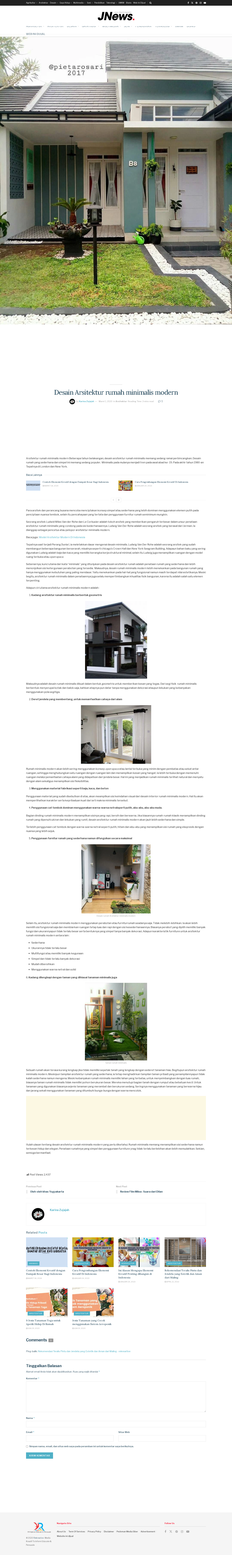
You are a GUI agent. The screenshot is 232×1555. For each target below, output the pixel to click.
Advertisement (148, 1531)
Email (30, 1432)
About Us (61, 1531)
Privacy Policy (94, 1531)
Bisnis (128, 3)
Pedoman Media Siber (127, 1531)
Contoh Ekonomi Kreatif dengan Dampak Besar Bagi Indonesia (76, 482)
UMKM (121, 3)
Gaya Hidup (65, 3)
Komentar (32, 1378)
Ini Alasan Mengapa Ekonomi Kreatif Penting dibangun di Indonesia (135, 1274)
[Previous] (113, 500)
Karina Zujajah (86, 401)
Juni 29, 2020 (33, 1328)
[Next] (118, 500)
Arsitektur (43, 3)
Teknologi (110, 3)
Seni (89, 3)
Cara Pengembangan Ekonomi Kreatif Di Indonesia (161, 482)
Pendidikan (99, 3)
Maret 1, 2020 (105, 401)
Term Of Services (76, 1531)
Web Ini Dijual (139, 3)
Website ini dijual (65, 1536)
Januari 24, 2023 (144, 486)
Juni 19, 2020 (80, 1328)
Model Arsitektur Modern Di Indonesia (62, 537)
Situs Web (124, 1432)
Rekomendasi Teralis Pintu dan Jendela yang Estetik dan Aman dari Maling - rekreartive (84, 1351)
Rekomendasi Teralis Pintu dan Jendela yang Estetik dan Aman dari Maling (183, 1274)
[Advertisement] (116, 346)
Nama (30, 1418)
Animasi (33, 1263)
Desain (53, 3)
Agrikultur (30, 3)
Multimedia (78, 3)
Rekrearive (39, 1538)
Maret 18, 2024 (51, 486)
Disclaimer (109, 1531)
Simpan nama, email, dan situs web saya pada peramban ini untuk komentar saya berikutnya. (81, 1446)
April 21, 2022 (172, 1282)
